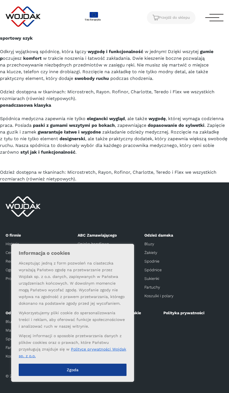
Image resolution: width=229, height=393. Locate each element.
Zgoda (72, 370)
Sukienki (151, 278)
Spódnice (153, 270)
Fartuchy (152, 287)
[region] (72, 313)
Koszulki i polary (158, 296)
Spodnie (151, 261)
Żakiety (150, 252)
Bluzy (149, 244)
